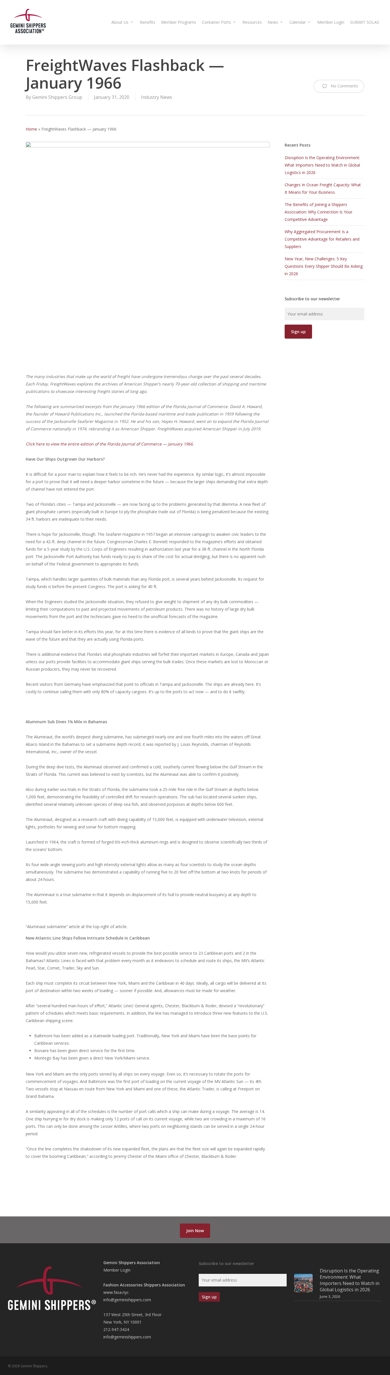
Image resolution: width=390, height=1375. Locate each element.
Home (31, 129)
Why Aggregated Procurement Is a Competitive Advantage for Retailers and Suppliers (322, 239)
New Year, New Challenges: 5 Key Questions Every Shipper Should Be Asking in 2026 (324, 266)
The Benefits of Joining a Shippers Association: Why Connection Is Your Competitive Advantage (318, 212)
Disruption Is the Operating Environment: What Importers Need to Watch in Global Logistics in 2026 (322, 165)
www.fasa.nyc (116, 1292)
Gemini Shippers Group (57, 97)
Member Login (116, 1270)
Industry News (156, 97)
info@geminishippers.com (127, 1299)
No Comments (343, 86)
